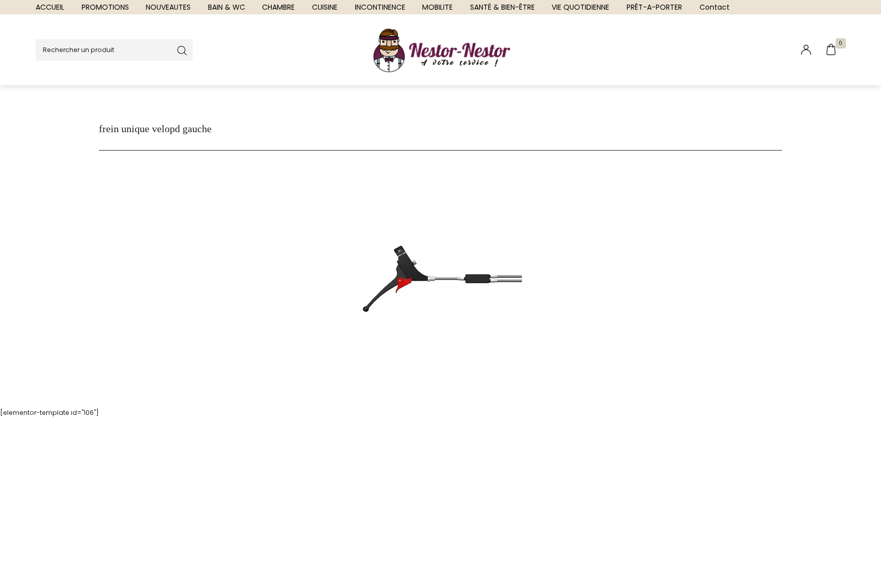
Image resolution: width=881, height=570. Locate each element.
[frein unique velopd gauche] (440, 280)
